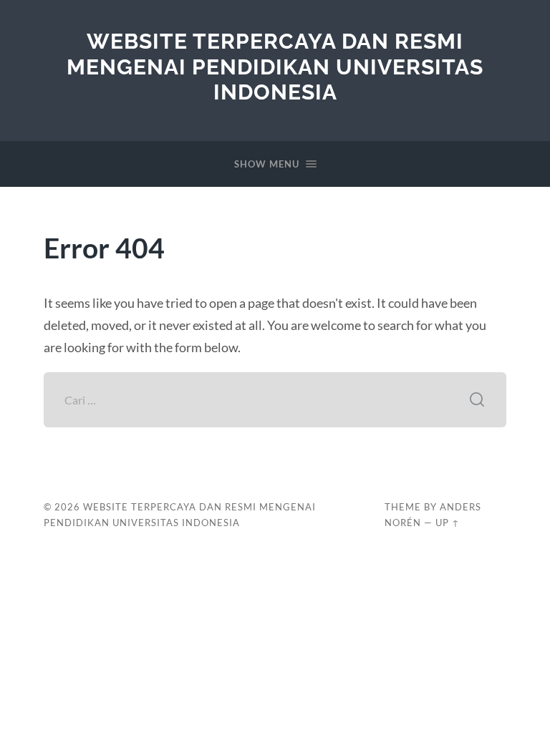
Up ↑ (447, 522)
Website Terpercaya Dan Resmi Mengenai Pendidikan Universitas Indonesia (275, 67)
